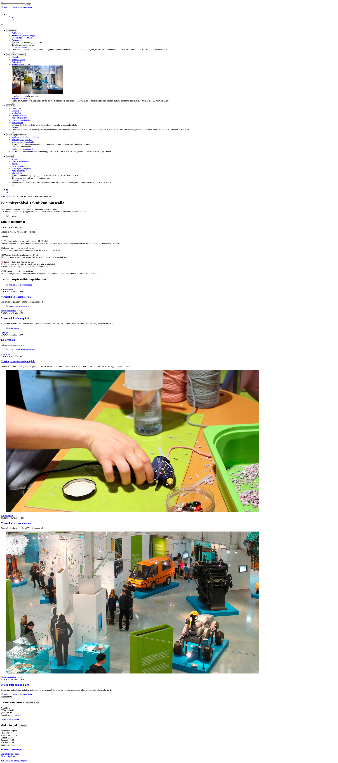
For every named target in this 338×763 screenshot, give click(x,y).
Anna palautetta (18, 171)
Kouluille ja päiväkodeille (16, 135)
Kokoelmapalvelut (19, 118)
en (7, 192)
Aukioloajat (23, 725)
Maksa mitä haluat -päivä (11, 311)
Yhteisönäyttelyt (18, 59)
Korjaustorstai (17, 122)
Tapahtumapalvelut (19, 115)
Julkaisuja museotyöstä (21, 168)
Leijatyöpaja (8, 339)
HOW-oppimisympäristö (22, 139)
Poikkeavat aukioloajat (11, 749)
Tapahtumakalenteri (13, 196)
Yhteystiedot (17, 173)
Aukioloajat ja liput (20, 33)
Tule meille (11, 31)
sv (7, 189)
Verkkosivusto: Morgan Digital (14, 761)
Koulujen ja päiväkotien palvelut (25, 137)
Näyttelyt (15, 57)
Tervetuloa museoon (20, 47)
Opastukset (16, 108)
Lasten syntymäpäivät (21, 120)
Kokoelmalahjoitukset (21, 64)
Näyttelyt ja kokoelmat (16, 55)
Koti (3, 196)
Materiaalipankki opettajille (23, 142)
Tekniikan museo (19, 180)
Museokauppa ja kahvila (22, 38)
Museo (10, 156)
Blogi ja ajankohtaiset (21, 161)
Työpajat (15, 111)
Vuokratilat (16, 113)
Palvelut (10, 106)
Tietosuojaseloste (8, 756)
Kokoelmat (16, 62)
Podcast (15, 164)
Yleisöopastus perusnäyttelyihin (18, 361)
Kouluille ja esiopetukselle (23, 149)
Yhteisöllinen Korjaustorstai (16, 296)
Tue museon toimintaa (21, 166)
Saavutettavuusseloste (10, 754)
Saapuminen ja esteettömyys (23, 35)
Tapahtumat (16, 40)
